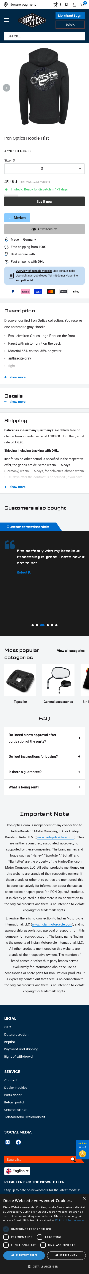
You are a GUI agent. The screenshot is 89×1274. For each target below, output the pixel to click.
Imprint (9, 1042)
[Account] (74, 4)
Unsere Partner (15, 1110)
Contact (10, 1080)
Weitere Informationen (69, 1220)
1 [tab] (33, 625)
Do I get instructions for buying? (33, 756)
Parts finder (13, 1095)
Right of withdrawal (18, 1056)
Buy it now (44, 202)
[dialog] (44, 1234)
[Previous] (6, 88)
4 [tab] (46, 625)
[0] (82, 4)
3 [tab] (41, 625)
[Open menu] (6, 20)
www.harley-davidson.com (55, 837)
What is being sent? (24, 787)
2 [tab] (37, 625)
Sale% (70, 24)
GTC (7, 1027)
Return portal (14, 1102)
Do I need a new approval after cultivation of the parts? (32, 737)
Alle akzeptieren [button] (24, 1255)
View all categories (71, 651)
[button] (44, 1266)
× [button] (84, 1198)
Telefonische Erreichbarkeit (24, 1117)
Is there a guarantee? (25, 771)
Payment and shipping (21, 1049)
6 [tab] (56, 625)
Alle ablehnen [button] (66, 1255)
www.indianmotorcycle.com (52, 924)
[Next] (82, 88)
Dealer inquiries (15, 1087)
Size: (9, 160)
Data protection (16, 1034)
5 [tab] (52, 625)
